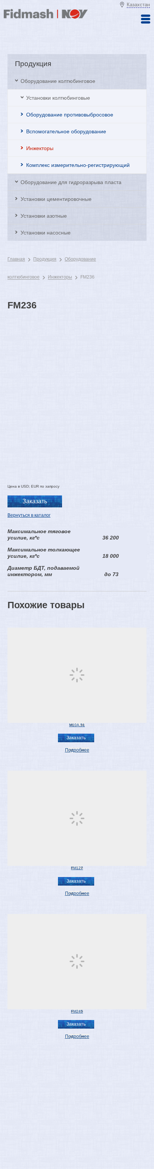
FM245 (77, 1011)
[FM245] (77, 961)
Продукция (44, 259)
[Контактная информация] (145, 19)
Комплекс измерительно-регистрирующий (78, 165)
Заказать (34, 501)
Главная (16, 259)
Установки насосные (46, 233)
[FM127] (77, 818)
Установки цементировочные (56, 199)
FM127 (77, 868)
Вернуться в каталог (28, 515)
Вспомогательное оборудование (66, 131)
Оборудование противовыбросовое (69, 115)
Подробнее (77, 750)
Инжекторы (39, 148)
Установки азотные (44, 216)
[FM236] (77, 389)
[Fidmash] (46, 17)
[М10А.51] (77, 675)
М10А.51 (77, 725)
